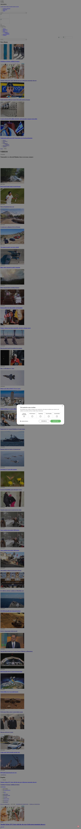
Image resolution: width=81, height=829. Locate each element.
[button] (24, 421)
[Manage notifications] (78, 826)
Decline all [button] (44, 421)
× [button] (62, 405)
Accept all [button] (55, 421)
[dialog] (40, 414)
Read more (40, 410)
